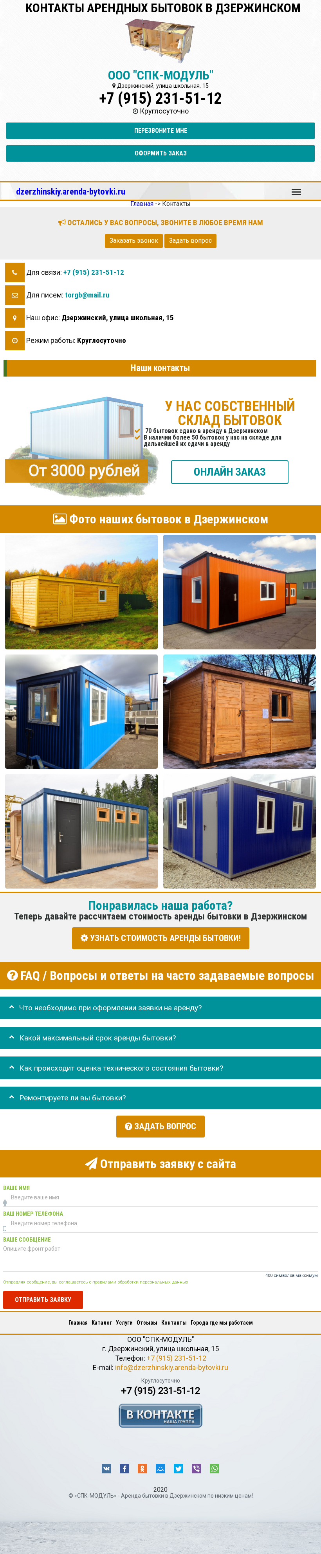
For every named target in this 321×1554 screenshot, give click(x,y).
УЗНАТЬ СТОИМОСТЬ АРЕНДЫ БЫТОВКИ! (164, 938)
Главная (78, 1323)
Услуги (124, 1323)
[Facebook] (124, 1468)
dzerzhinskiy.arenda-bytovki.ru (70, 191)
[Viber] (196, 1468)
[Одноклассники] (142, 1468)
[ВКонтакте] (106, 1468)
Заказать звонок (134, 240)
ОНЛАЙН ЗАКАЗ (230, 471)
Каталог (102, 1323)
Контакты (174, 1323)
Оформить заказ (161, 153)
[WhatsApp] (214, 1468)
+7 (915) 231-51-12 (160, 98)
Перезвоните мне (160, 130)
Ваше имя (16, 1187)
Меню (296, 188)
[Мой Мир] (160, 1468)
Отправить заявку (43, 1299)
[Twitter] (178, 1468)
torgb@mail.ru (87, 294)
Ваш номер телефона (33, 1213)
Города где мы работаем (222, 1323)
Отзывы (147, 1323)
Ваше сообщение (27, 1239)
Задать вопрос (190, 240)
